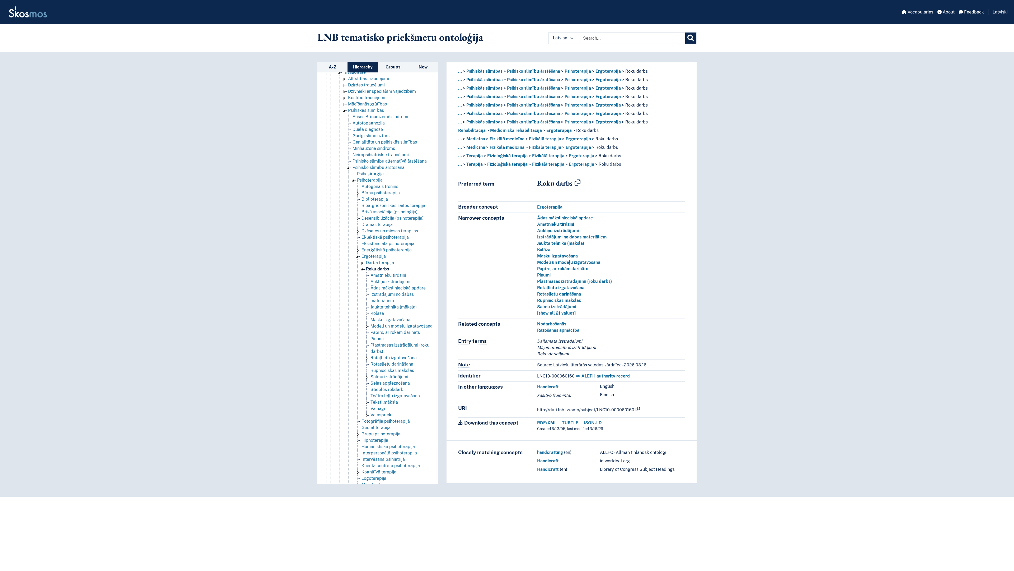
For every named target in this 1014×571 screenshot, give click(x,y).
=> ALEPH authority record (603, 376)
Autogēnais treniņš (380, 186)
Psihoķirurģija (370, 173)
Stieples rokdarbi (387, 389)
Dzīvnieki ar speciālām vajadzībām (382, 91)
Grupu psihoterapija (381, 433)
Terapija (474, 155)
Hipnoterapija (375, 440)
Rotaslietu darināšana (391, 364)
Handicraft (548, 386)
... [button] (460, 71)
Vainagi (377, 408)
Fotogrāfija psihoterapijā (386, 421)
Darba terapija (380, 262)
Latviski (1000, 12)
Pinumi (377, 338)
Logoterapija (374, 478)
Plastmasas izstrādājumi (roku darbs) (574, 281)
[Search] (691, 38)
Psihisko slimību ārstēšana (379, 167)
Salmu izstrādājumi (389, 376)
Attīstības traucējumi (368, 78)
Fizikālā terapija (545, 138)
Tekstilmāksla (384, 402)
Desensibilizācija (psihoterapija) (393, 218)
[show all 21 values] (556, 313)
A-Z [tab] (332, 67)
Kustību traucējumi (366, 97)
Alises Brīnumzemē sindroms (381, 116)
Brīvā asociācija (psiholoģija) (389, 211)
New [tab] (423, 67)
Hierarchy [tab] (363, 67)
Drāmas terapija (377, 224)
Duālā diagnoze (368, 129)
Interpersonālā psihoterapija (389, 452)
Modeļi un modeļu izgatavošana (401, 326)
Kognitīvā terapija (379, 472)
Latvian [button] (560, 37)
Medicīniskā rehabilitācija (516, 130)
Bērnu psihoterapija (381, 192)
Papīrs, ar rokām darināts (395, 332)
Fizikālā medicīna (507, 138)
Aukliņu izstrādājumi (390, 281)
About (948, 12)
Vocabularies (920, 12)
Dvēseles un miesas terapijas (390, 230)
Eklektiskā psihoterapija (385, 237)
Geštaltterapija (376, 427)
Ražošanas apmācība (558, 330)
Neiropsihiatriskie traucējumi (381, 154)
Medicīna (475, 138)
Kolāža (377, 313)
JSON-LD (593, 422)
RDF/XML (547, 422)
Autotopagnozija (369, 123)
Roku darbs (377, 268)
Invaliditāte (355, 72)
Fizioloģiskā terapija (507, 155)
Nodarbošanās (551, 323)
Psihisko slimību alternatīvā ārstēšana (390, 161)
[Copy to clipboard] (577, 183)
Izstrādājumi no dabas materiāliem (572, 237)
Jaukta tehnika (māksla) (393, 307)
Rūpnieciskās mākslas (392, 370)
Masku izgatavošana (390, 319)
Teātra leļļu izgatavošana (395, 395)
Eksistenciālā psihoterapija (388, 243)
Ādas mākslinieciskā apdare (398, 288)
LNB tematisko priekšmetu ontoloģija (400, 37)
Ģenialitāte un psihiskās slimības (385, 142)
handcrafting (550, 452)
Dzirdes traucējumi (366, 85)
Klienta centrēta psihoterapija (391, 465)
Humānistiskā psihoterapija (388, 446)
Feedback (973, 12)
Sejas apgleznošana (390, 383)
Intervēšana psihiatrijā (383, 459)
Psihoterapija (370, 180)
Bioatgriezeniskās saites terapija (393, 205)
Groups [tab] (393, 67)
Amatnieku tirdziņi (388, 275)
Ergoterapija (374, 256)
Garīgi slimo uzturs (371, 135)
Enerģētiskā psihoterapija (387, 249)
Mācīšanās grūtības (367, 104)
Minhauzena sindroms (374, 148)
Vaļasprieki (381, 414)
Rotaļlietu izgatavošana (393, 357)
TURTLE (570, 422)
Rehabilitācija (472, 130)
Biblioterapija (375, 199)
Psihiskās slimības (366, 110)
